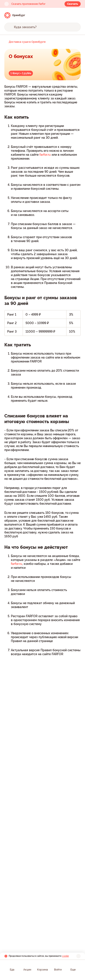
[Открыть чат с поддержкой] (77, 15)
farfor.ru (45, 154)
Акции (27, 969)
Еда (12, 969)
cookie (65, 956)
